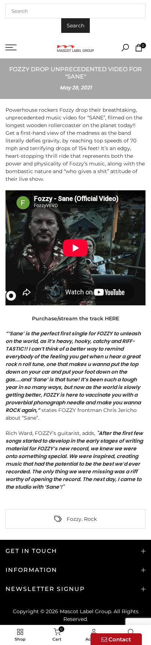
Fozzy (74, 519)
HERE (112, 318)
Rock (90, 519)
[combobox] (75, 11)
